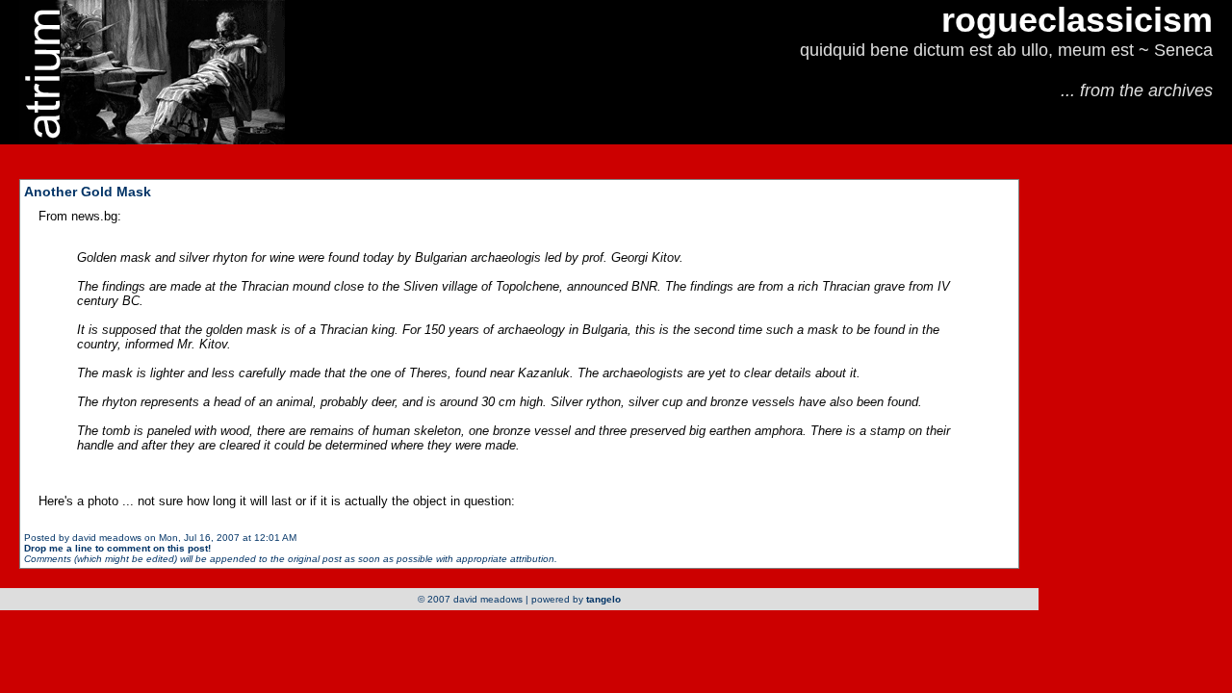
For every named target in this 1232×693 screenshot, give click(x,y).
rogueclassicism (1077, 19)
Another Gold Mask (87, 191)
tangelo (603, 599)
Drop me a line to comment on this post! (117, 548)
